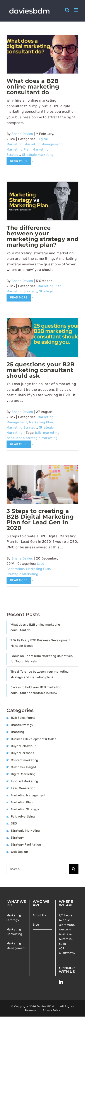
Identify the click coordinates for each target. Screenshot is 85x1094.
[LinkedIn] (61, 982)
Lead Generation (23, 788)
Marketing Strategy (22, 291)
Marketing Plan (19, 149)
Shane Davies (22, 134)
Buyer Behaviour (23, 746)
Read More (18, 161)
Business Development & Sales (33, 739)
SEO (14, 823)
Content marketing (24, 760)
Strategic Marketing (38, 155)
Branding (17, 732)
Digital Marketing (23, 774)
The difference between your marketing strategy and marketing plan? (42, 236)
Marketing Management (43, 144)
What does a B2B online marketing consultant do (33, 86)
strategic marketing (42, 438)
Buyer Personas (22, 753)
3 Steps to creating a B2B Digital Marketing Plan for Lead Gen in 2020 (40, 519)
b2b (38, 433)
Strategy (46, 291)
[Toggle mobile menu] (76, 10)
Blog (36, 924)
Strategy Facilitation (26, 844)
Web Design (19, 852)
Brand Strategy (22, 725)
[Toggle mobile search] (67, 10)
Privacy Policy (51, 1010)
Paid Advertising (23, 816)
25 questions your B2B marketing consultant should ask (41, 370)
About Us (39, 915)
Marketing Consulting (14, 932)
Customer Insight (23, 767)
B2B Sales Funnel (23, 718)
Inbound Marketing (24, 781)
